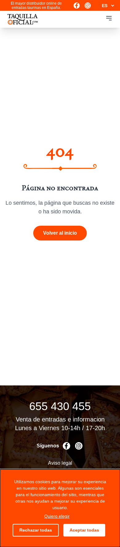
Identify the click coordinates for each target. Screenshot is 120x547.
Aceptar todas (84, 530)
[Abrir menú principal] (109, 18)
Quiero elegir (57, 516)
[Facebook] (77, 5)
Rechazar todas (35, 530)
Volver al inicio (60, 233)
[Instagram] (88, 5)
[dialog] (60, 508)
